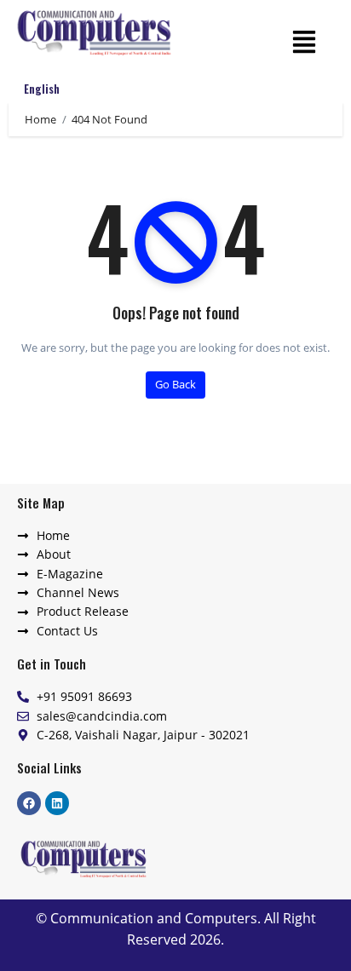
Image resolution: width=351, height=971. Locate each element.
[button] (303, 41)
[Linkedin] (57, 803)
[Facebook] (29, 803)
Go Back (175, 384)
